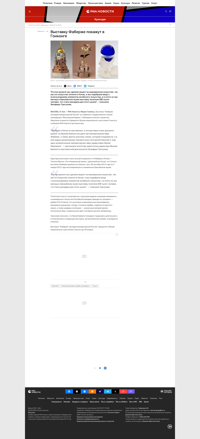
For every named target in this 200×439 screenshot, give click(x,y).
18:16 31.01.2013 (34, 25)
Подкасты (144, 398)
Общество (50, 398)
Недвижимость (112, 398)
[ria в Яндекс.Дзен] (77, 391)
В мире (68, 398)
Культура (101, 398)
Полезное (153, 398)
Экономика (60, 398)
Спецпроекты (56, 402)
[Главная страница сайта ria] (100, 11)
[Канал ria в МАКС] (69, 391)
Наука (94, 398)
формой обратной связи (133, 414)
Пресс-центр (94, 402)
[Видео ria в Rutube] (100, 391)
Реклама (67, 402)
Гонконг (95, 286)
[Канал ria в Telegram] (107, 391)
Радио (137, 398)
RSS (140, 402)
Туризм (130, 398)
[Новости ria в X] (115, 391)
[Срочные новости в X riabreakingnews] (123, 391)
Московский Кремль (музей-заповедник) (75, 286)
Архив (146, 402)
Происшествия (78, 398)
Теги (160, 398)
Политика (41, 398)
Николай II (55, 286)
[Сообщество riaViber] (131, 391)
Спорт (88, 398)
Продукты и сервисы (80, 402)
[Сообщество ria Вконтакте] (84, 391)
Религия (122, 398)
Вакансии (31, 412)
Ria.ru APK (133, 402)
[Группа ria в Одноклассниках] (92, 391)
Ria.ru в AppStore (107, 402)
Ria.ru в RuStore (121, 402)
